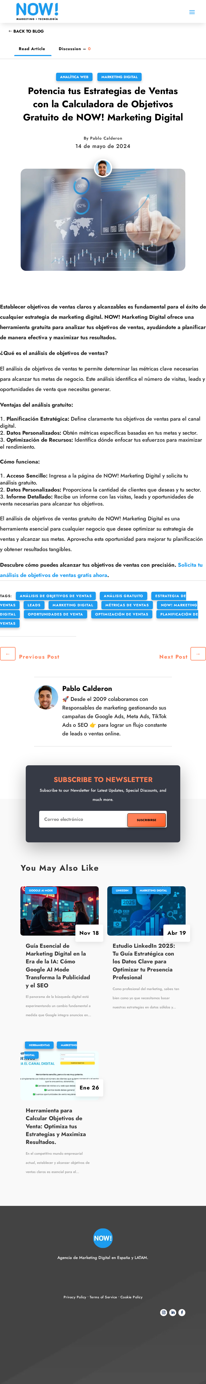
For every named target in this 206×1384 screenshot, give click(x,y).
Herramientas (39, 1045)
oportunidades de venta (55, 614)
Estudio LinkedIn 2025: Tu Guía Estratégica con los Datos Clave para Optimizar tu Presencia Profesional (144, 962)
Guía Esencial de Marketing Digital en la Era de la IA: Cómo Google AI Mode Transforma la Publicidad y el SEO (58, 965)
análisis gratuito (123, 595)
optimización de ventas (121, 614)
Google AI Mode (41, 890)
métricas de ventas (127, 605)
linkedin (122, 890)
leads (34, 605)
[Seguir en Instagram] (163, 1312)
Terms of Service (103, 1297)
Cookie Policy (131, 1297)
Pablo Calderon (106, 138)
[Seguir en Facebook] (181, 1312)
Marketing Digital (119, 76)
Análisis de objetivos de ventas (56, 595)
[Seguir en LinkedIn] (172, 1312)
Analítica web (74, 76)
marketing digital (73, 605)
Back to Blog (28, 31)
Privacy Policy (75, 1297)
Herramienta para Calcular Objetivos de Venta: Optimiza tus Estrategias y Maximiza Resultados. (56, 1126)
